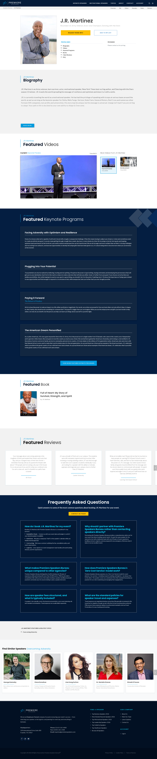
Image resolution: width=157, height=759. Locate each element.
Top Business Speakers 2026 (100, 714)
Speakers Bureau (7, 8)
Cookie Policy (119, 753)
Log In (124, 733)
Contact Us (125, 722)
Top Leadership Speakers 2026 (101, 722)
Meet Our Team (126, 717)
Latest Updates (126, 719)
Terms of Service (131, 753)
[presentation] (155, 468)
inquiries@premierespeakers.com (65, 732)
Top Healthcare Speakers (99, 728)
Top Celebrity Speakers (99, 725)
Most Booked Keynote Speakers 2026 (103, 717)
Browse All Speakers (98, 730)
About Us (124, 714)
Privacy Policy (109, 753)
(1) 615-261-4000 (61, 727)
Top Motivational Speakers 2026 (102, 719)
